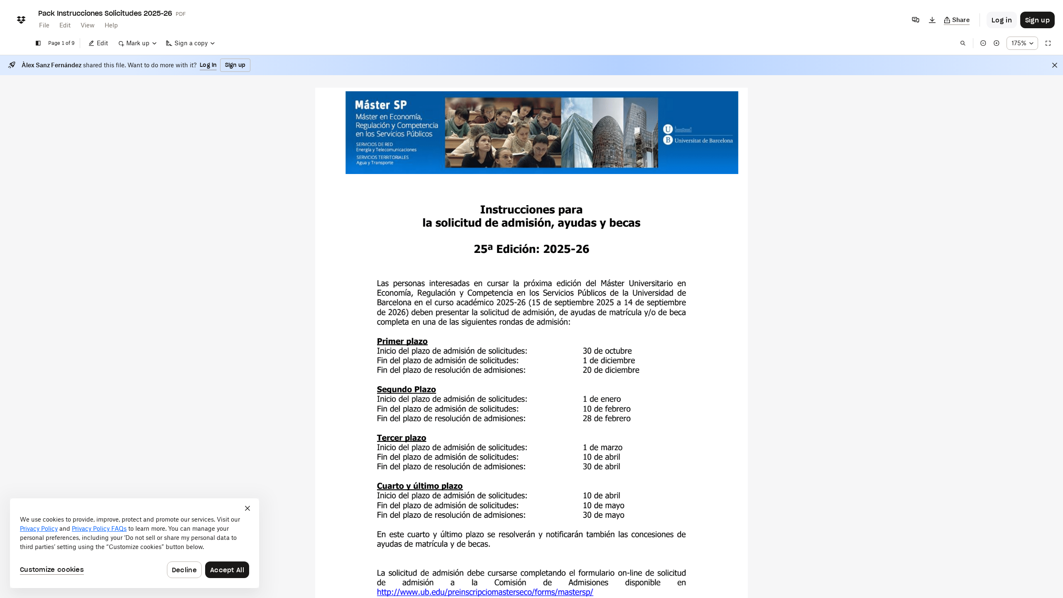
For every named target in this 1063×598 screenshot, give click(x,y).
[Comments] (915, 20)
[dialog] (134, 543)
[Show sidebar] (38, 43)
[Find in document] (963, 43)
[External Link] (485, 593)
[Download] (932, 20)
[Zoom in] (996, 43)
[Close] (1054, 65)
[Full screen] (1048, 43)
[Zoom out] (983, 43)
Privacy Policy (39, 528)
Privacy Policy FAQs (99, 528)
